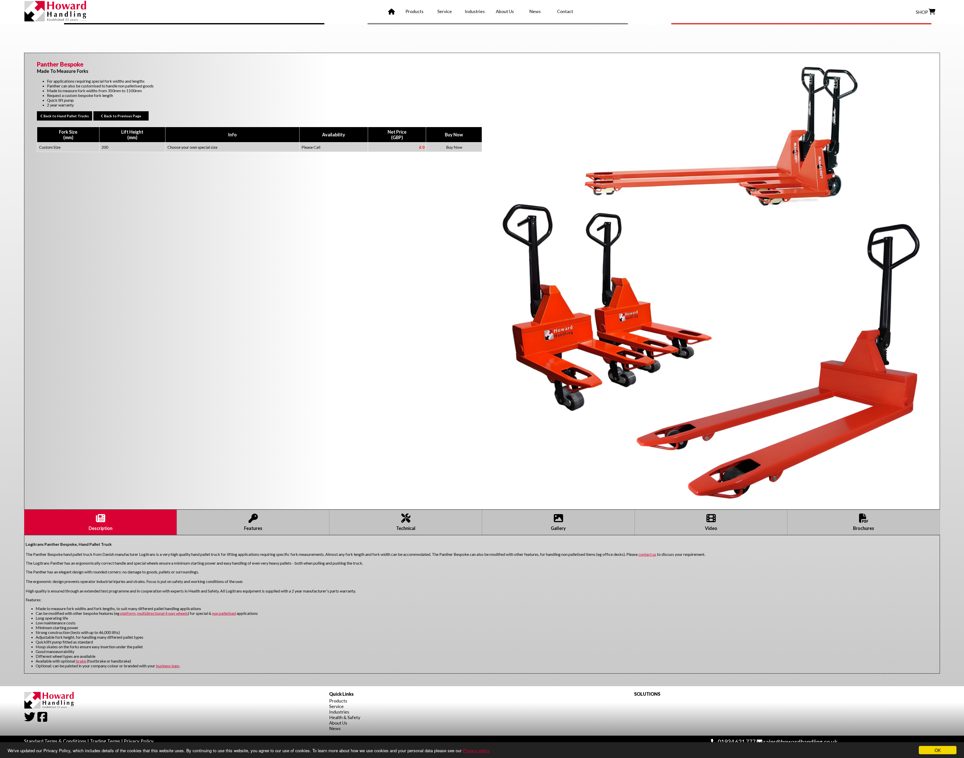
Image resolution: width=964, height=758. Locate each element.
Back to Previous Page (122, 116)
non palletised (224, 613)
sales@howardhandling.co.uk (799, 741)
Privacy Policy (139, 741)
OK (938, 750)
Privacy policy (476, 750)
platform (128, 613)
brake (81, 661)
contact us (647, 554)
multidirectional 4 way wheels (162, 613)
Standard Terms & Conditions (55, 741)
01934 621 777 (736, 741)
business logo (167, 665)
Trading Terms (105, 741)
